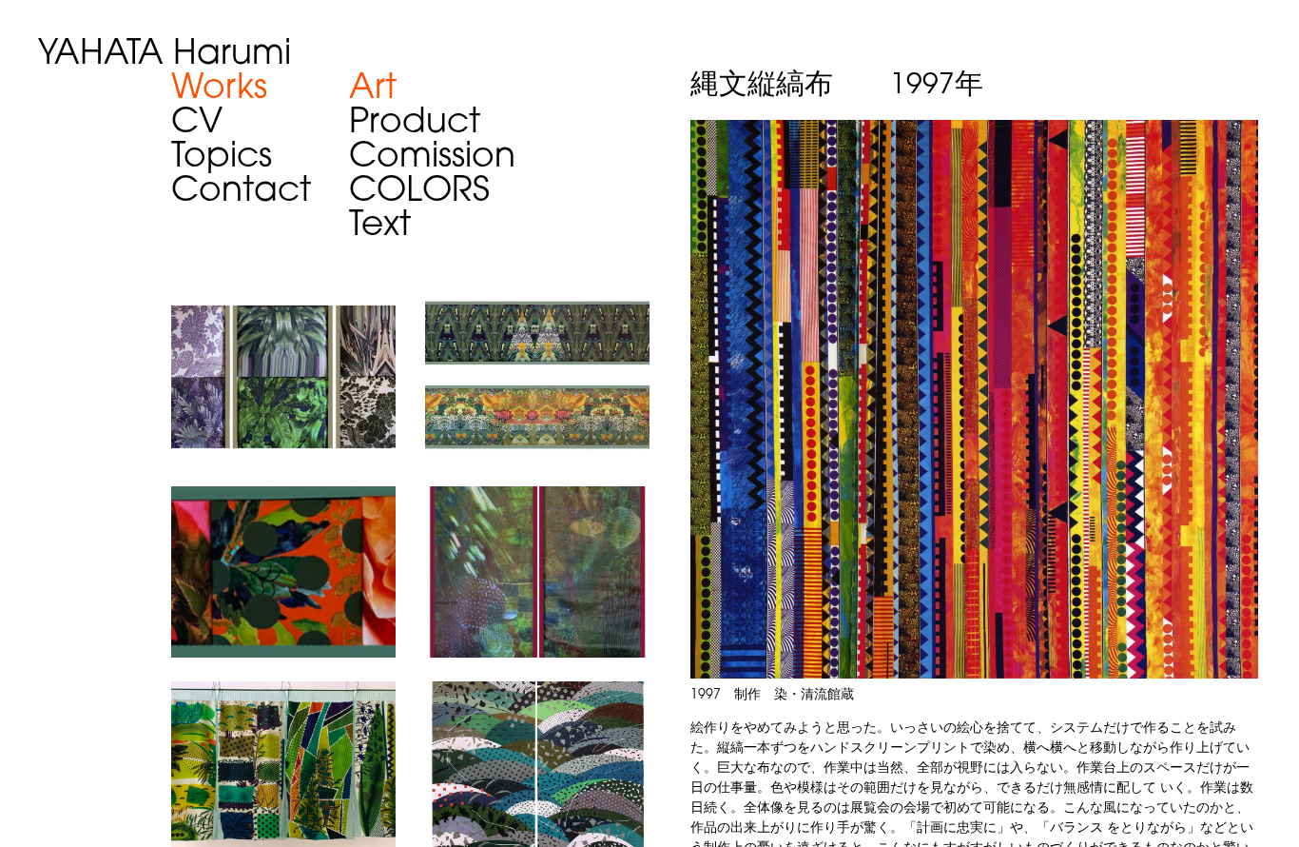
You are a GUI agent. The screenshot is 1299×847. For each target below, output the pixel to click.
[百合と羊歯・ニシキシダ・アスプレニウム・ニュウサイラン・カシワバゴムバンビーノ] (283, 303)
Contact (241, 192)
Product (414, 124)
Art (373, 89)
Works (219, 89)
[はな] (283, 498)
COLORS (419, 192)
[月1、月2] (537, 498)
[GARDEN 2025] (283, 693)
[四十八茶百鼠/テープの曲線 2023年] (537, 693)
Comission (432, 158)
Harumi (164, 55)
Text (380, 226)
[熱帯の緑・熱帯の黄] (537, 303)
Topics (221, 158)
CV (197, 124)
